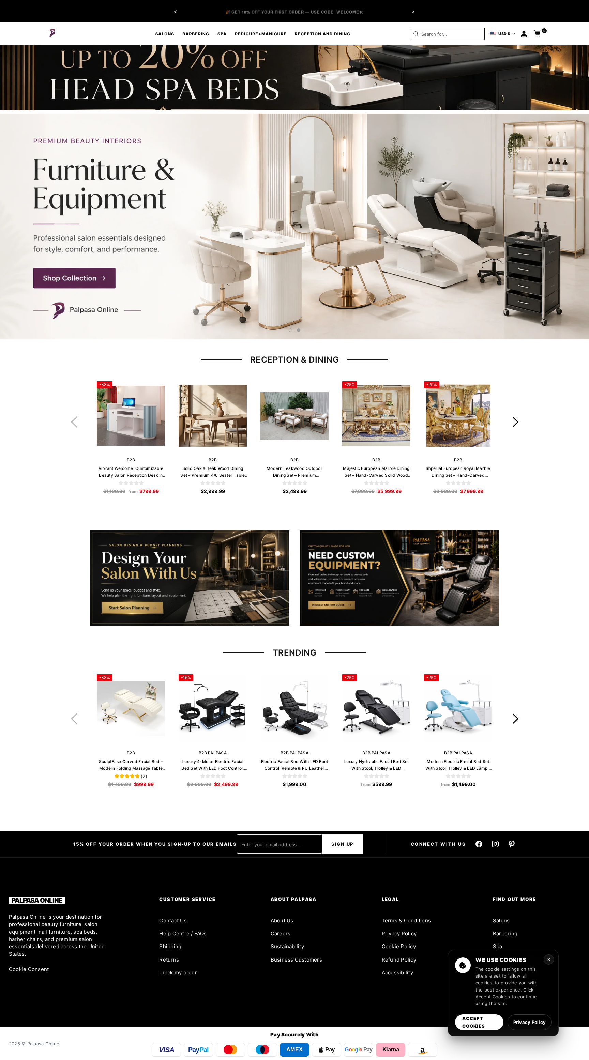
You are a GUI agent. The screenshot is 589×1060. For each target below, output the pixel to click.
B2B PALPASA (213, 752)
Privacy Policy (399, 933)
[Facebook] (479, 844)
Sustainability (287, 946)
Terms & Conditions (406, 920)
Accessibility (397, 972)
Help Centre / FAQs (183, 933)
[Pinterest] (512, 844)
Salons (165, 33)
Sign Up (342, 844)
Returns (169, 959)
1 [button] (290, 330)
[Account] (524, 33)
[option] (294, 226)
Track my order (178, 972)
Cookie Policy (399, 946)
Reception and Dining (323, 33)
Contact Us (172, 920)
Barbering (195, 33)
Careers (281, 933)
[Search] (416, 33)
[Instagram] (495, 844)
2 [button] (298, 330)
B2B (131, 459)
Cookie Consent (29, 969)
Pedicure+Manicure (261, 33)
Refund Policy (399, 959)
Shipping (170, 946)
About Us (282, 920)
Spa (222, 33)
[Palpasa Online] (52, 34)
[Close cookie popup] (549, 959)
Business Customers (296, 959)
